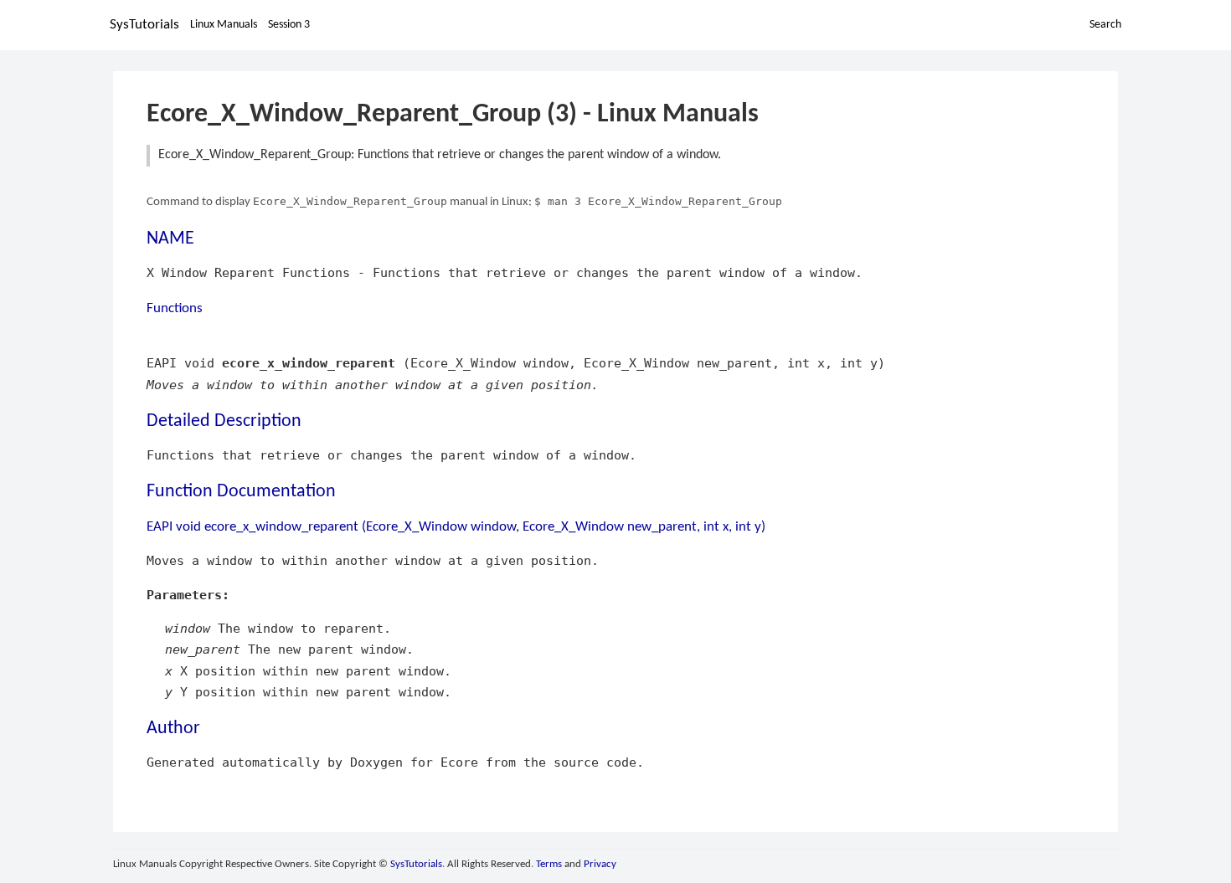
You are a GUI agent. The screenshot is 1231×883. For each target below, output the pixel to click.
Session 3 (289, 24)
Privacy (600, 864)
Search (1105, 24)
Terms (549, 864)
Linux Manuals (223, 24)
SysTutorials (144, 25)
